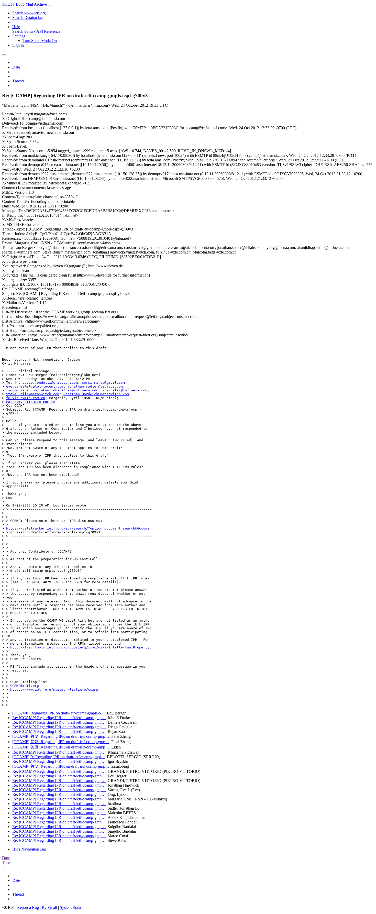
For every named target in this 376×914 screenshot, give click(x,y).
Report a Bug (28, 907)
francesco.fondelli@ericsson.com (46, 382)
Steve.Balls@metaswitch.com (32, 394)
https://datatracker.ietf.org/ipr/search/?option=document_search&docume (77, 528)
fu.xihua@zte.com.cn (25, 398)
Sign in (18, 45)
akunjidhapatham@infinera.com (69, 390)
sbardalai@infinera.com (124, 390)
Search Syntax (24, 31)
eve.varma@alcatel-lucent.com (34, 386)
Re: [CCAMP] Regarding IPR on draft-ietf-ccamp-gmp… (59, 717)
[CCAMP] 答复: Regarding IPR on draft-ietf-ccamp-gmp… (60, 736)
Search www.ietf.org (29, 13)
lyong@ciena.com (21, 390)
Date (16, 67)
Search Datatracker (27, 17)
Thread (18, 81)
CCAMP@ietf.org (24, 686)
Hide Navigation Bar (29, 849)
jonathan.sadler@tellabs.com (95, 386)
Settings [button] (18, 36)
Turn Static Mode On (40, 40)
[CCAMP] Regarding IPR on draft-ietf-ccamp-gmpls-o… (58, 713)
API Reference (48, 31)
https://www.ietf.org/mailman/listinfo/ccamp (54, 689)
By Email (49, 907)
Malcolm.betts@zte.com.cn (30, 402)
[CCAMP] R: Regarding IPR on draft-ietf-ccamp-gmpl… (58, 757)
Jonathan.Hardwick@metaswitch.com (96, 394)
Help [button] (16, 27)
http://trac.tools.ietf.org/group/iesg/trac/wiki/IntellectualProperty (79, 647)
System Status (71, 907)
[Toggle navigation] (50, 5)
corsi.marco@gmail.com (103, 382)
